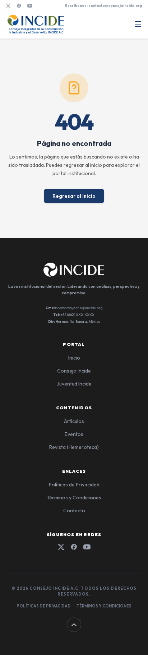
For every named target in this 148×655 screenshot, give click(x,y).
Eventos (74, 434)
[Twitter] (61, 547)
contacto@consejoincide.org (80, 308)
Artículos (74, 421)
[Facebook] (19, 5)
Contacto (74, 510)
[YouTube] (29, 5)
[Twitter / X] (8, 5)
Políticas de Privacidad (74, 484)
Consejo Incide (74, 370)
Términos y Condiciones (74, 497)
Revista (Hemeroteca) (74, 447)
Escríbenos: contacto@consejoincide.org (103, 5)
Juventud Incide (74, 383)
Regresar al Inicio (74, 196)
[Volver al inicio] (74, 625)
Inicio (74, 358)
